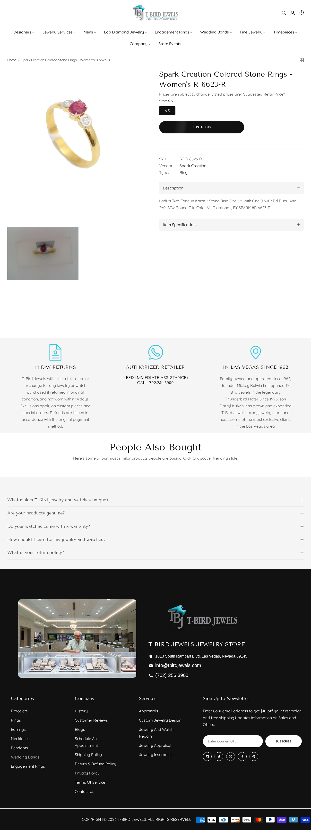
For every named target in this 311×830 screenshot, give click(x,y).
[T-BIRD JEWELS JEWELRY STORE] (155, 12)
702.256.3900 (161, 382)
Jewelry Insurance (155, 754)
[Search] (284, 12)
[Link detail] (207, 756)
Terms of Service (90, 782)
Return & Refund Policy (95, 763)
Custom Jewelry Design (160, 720)
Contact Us (84, 791)
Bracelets (19, 710)
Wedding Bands (25, 757)
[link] (24, 32)
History (81, 710)
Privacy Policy (87, 773)
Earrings (18, 729)
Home (12, 60)
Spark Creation (193, 165)
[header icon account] (293, 12)
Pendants (19, 747)
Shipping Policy (88, 754)
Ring (184, 172)
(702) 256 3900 (171, 675)
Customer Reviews (91, 720)
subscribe (283, 741)
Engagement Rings (28, 766)
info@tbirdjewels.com (178, 665)
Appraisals (148, 710)
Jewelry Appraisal (155, 745)
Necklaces (20, 738)
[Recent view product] (302, 12)
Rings (16, 720)
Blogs (80, 729)
